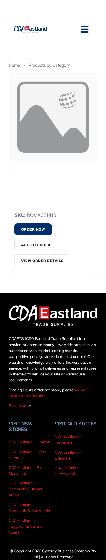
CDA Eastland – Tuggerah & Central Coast (25, 526)
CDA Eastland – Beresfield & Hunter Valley (25, 489)
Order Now (33, 229)
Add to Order (36, 245)
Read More (18, 405)
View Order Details (42, 261)
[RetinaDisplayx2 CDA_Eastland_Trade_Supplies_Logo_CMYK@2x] (30, 29)
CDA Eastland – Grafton (29, 442)
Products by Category (49, 65)
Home (14, 65)
